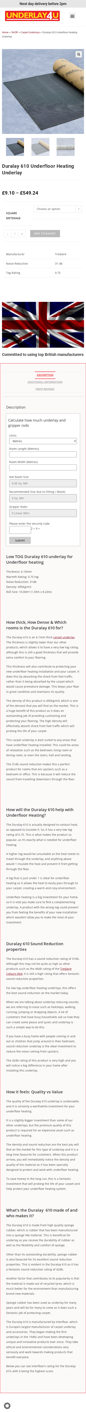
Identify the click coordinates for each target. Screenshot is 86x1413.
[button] (72, 16)
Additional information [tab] (45, 382)
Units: (13, 435)
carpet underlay (64, 637)
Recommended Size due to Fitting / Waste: (37, 492)
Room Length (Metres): (24, 449)
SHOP (14, 32)
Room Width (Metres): (23, 462)
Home (5, 32)
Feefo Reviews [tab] (45, 389)
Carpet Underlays (30, 32)
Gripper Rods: (18, 507)
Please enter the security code (29, 523)
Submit (20, 540)
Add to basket (45, 233)
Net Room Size (19, 477)
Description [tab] (45, 375)
